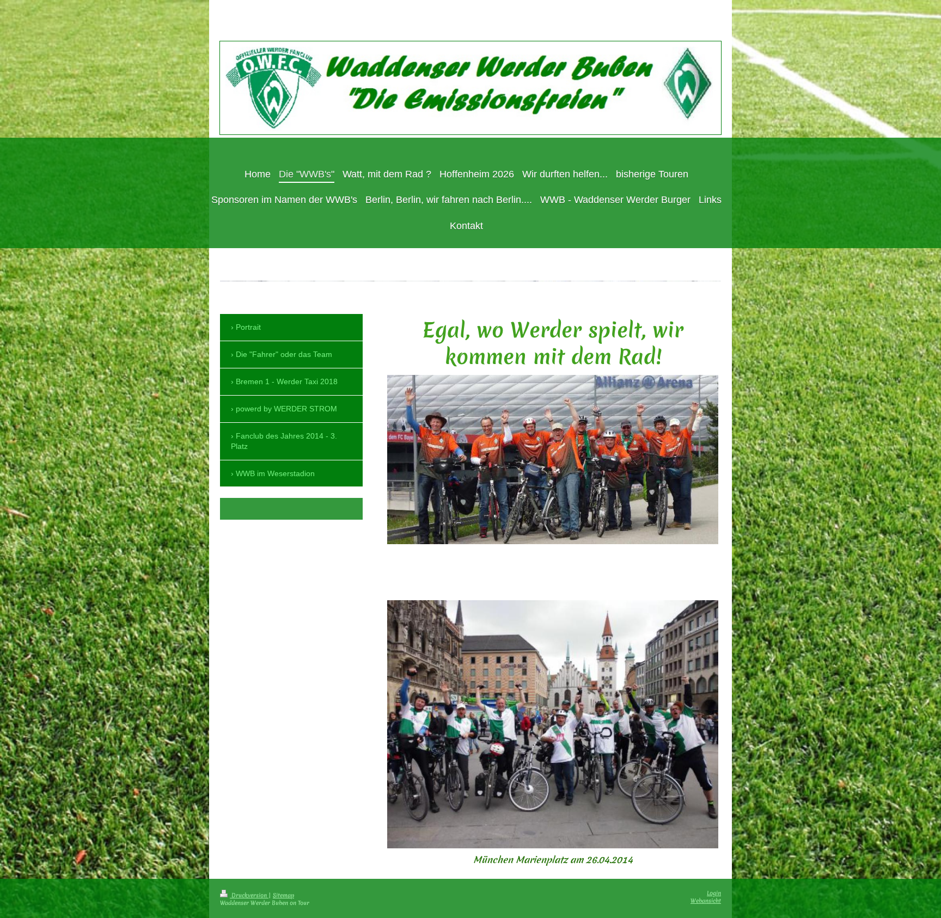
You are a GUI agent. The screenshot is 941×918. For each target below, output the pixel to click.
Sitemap (283, 895)
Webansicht (706, 900)
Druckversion (249, 895)
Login (714, 893)
